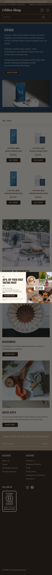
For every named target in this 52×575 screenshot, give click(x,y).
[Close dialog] (51, 273)
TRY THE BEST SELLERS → (10, 295)
